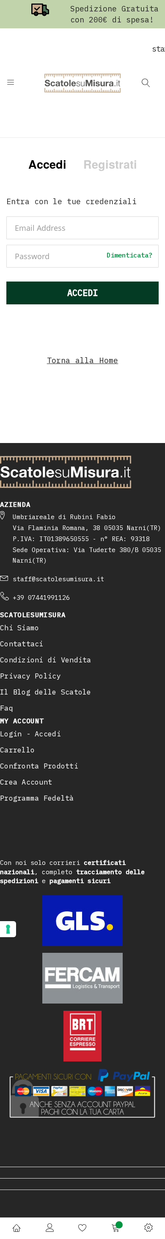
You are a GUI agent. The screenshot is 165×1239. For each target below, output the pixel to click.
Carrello (17, 750)
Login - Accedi (30, 733)
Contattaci (22, 643)
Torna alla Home (82, 360)
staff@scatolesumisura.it (58, 579)
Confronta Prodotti (39, 766)
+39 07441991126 (41, 598)
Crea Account (26, 782)
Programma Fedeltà (37, 798)
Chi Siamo (19, 627)
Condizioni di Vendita (45, 660)
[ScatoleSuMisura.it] (82, 82)
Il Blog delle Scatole (45, 692)
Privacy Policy (30, 676)
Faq (6, 708)
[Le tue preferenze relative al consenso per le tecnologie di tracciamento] (8, 929)
